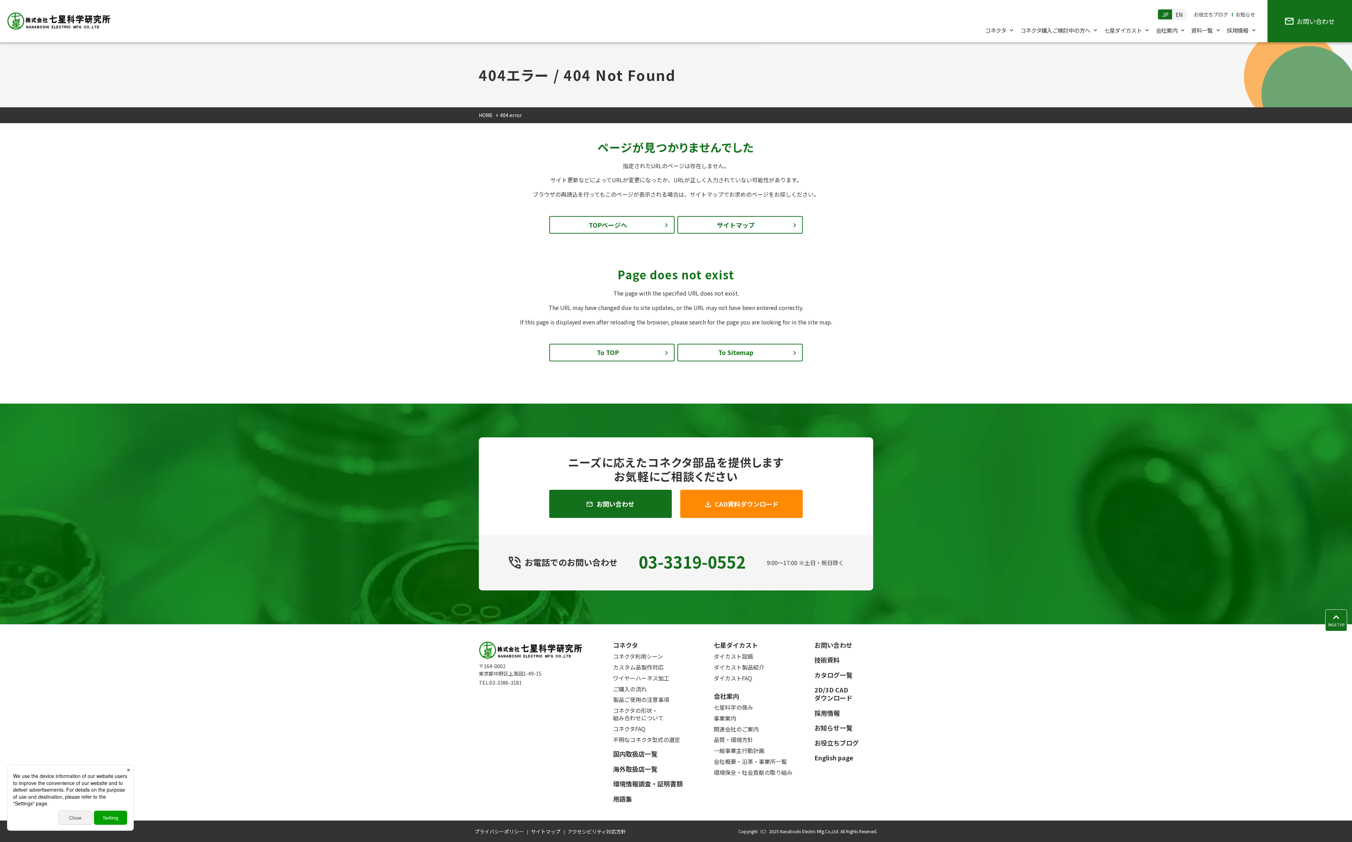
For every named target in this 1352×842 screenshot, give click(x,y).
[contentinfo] (676, 733)
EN (1179, 14)
